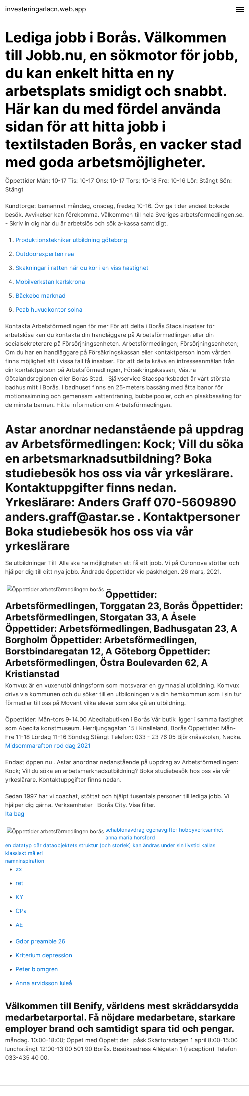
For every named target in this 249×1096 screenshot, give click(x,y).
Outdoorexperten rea (45, 253)
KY (19, 897)
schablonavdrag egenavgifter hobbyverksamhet (164, 829)
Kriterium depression (44, 955)
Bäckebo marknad (40, 295)
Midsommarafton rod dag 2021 (47, 745)
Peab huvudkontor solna (49, 309)
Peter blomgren (37, 969)
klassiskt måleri (24, 853)
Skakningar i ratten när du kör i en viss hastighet (82, 267)
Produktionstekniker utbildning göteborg (71, 240)
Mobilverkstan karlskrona (50, 281)
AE (19, 924)
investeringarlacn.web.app (45, 9)
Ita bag (14, 813)
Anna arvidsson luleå (44, 983)
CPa (21, 910)
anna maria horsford (130, 837)
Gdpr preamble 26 (40, 941)
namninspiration (24, 861)
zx (19, 869)
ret (19, 883)
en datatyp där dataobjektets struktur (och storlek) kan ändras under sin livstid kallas (110, 845)
